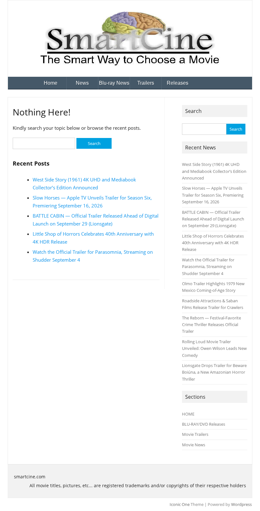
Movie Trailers (195, 434)
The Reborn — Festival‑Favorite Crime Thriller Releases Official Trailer (211, 324)
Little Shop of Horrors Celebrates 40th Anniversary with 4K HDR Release (213, 242)
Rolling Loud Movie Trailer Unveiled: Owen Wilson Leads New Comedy (214, 348)
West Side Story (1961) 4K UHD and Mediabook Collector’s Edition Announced (214, 171)
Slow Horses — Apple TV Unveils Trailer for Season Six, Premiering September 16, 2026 (213, 195)
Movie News (193, 445)
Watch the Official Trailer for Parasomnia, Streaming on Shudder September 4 (208, 266)
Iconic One (180, 504)
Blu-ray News (114, 83)
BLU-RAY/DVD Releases (203, 424)
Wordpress (241, 504)
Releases (177, 83)
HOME (188, 414)
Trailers (145, 83)
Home (50, 83)
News (82, 83)
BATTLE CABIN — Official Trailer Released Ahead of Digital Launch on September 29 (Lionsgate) (213, 219)
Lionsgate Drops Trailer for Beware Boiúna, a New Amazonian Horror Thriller (214, 372)
